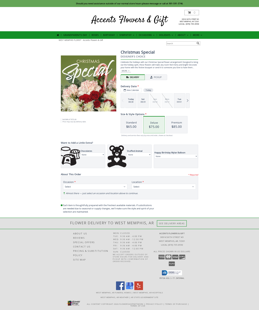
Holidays (164, 35)
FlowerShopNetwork (131, 304)
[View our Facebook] (120, 289)
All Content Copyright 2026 (103, 304)
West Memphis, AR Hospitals (148, 292)
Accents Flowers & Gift (129, 20)
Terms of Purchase (176, 304)
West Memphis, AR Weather (114, 297)
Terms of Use (137, 306)
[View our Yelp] (138, 289)
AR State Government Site (144, 297)
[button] (191, 12)
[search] (198, 43)
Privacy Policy (154, 304)
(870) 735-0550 (192, 24)
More (196, 35)
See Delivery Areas (172, 223)
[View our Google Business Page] (129, 289)
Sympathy (125, 35)
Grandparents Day (75, 35)
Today (148, 90)
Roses (95, 35)
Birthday (109, 35)
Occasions (145, 35)
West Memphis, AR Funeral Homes (113, 292)
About (182, 35)
